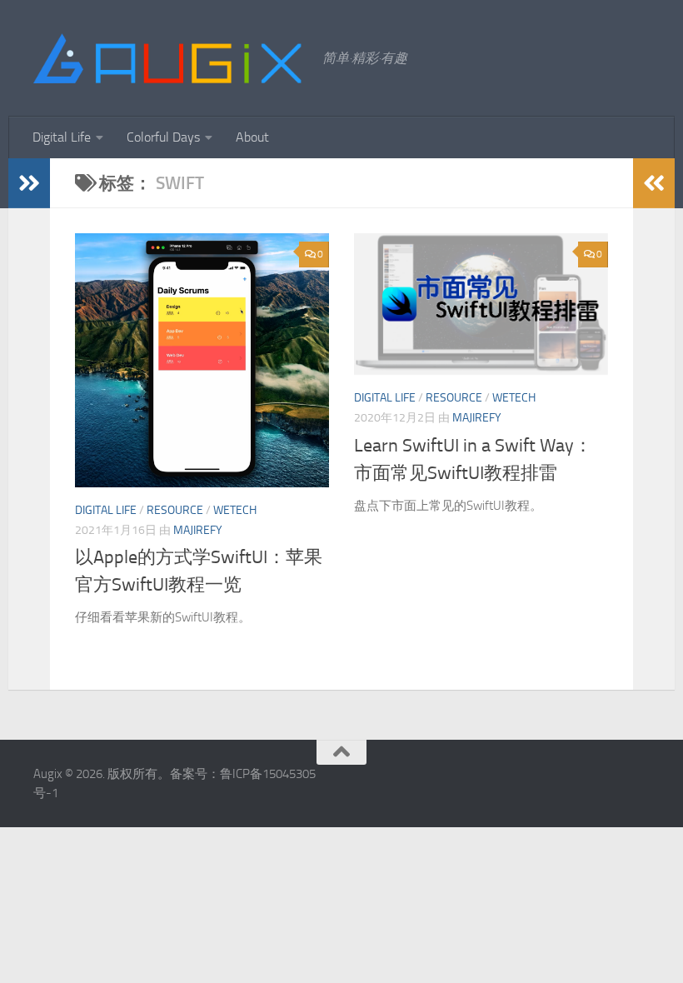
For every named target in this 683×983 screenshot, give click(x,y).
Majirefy (197, 530)
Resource (175, 510)
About (252, 137)
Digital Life (61, 137)
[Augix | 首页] (169, 58)
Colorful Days (163, 137)
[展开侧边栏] (29, 183)
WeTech (235, 510)
